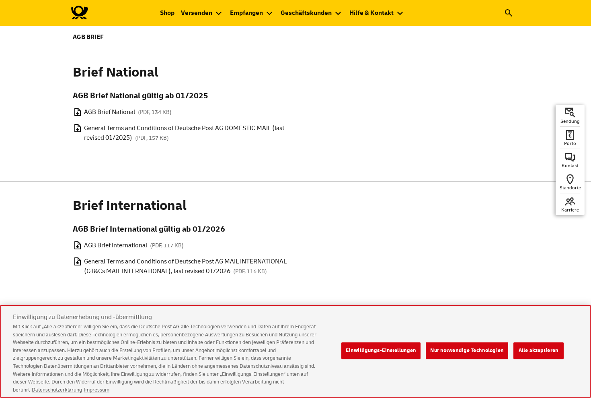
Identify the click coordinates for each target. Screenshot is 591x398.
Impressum (96, 389)
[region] (295, 351)
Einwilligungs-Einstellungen (381, 350)
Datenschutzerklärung (57, 389)
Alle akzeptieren (538, 350)
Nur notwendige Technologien (467, 350)
